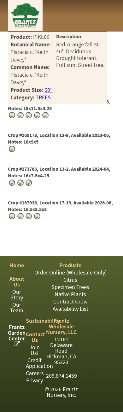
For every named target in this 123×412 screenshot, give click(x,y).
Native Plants (70, 294)
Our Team (16, 307)
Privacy (34, 380)
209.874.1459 (61, 376)
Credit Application (39, 363)
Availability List (70, 309)
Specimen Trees (70, 287)
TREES (43, 97)
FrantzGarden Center (17, 332)
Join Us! (34, 350)
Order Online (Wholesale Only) (70, 272)
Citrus (70, 280)
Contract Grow (70, 301)
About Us (16, 281)
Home (16, 265)
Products (70, 265)
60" (48, 90)
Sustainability (43, 321)
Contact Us (35, 337)
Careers (35, 373)
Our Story (16, 294)
